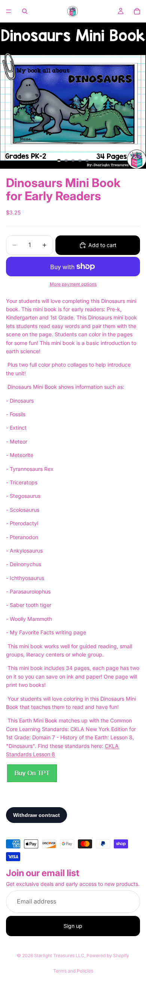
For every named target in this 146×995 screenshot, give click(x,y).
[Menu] (8, 11)
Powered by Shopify (107, 955)
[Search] (24, 11)
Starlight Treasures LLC (59, 955)
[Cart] (137, 11)
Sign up (73, 926)
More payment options (73, 284)
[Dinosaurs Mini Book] (32, 773)
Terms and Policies (73, 971)
